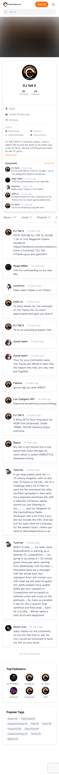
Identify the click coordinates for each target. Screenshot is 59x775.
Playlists (44, 217)
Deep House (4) (32, 729)
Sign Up (42, 4)
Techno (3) (36, 734)
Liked (27, 217)
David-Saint (20, 341)
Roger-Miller (17, 178)
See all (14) (49, 163)
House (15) (12, 719)
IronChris (15, 186)
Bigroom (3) (13, 739)
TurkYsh (18, 470)
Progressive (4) (14, 729)
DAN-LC (15, 194)
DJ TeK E (15, 168)
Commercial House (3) (17, 734)
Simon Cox (19, 626)
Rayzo (17, 442)
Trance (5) (46, 724)
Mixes (10, 217)
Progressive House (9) (17, 724)
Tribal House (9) (28, 719)
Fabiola (17, 383)
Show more (11, 155)
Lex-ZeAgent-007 (24, 399)
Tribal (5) (35, 724)
